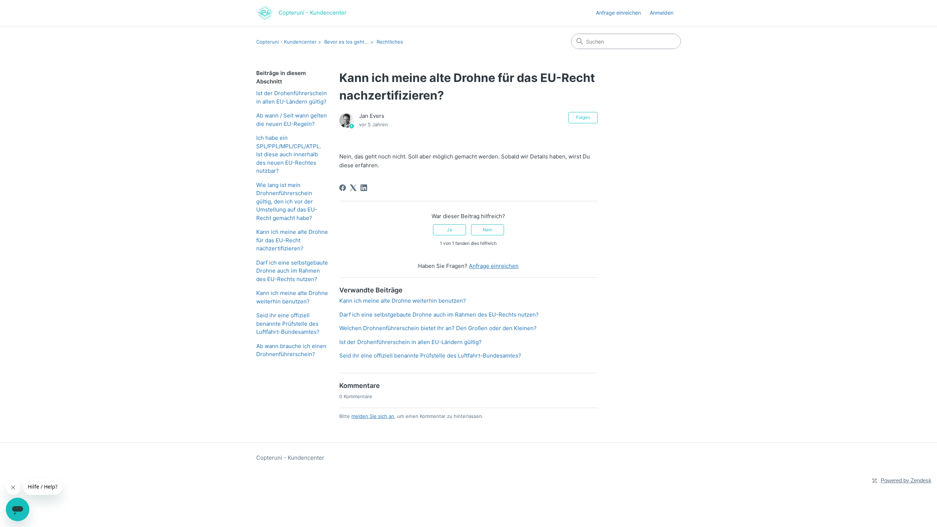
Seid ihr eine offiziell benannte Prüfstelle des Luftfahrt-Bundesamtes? (288, 323)
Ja (449, 229)
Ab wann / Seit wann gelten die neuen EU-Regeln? (291, 119)
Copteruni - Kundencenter (286, 42)
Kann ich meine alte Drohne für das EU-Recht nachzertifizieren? (292, 240)
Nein (487, 229)
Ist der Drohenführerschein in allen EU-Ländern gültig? (291, 97)
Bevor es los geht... (346, 42)
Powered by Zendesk (906, 480)
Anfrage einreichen (618, 13)
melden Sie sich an (372, 416)
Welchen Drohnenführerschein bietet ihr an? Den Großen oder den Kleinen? (438, 328)
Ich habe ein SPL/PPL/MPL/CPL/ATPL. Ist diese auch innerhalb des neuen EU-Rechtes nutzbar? (288, 154)
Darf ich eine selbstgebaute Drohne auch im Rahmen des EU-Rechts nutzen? (292, 271)
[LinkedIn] (364, 187)
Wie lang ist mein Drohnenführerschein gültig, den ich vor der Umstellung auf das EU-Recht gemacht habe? (286, 201)
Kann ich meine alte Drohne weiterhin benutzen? (292, 297)
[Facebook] (342, 187)
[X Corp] (353, 187)
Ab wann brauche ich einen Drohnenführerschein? (291, 350)
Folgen (583, 117)
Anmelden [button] (661, 13)
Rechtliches (390, 42)
